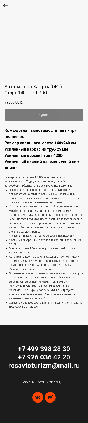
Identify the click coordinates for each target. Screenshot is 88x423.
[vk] (37, 397)
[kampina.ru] (50, 397)
